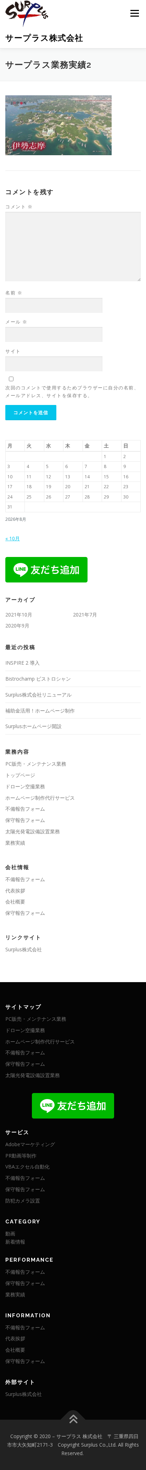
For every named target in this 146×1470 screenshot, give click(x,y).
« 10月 (12, 538)
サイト (13, 351)
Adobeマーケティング (30, 1144)
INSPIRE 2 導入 (22, 662)
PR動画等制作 (20, 1155)
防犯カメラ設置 (22, 1200)
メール (16, 322)
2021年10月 (18, 614)
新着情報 (15, 1241)
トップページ (20, 775)
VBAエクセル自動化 (27, 1166)
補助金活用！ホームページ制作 (40, 710)
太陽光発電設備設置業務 (32, 831)
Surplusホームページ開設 (33, 726)
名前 (13, 292)
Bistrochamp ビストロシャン (38, 678)
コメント (19, 206)
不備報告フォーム (25, 808)
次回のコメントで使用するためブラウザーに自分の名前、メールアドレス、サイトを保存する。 (72, 391)
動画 (10, 1233)
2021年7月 (85, 614)
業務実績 (15, 842)
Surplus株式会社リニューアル (38, 694)
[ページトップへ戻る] (73, 1419)
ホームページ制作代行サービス (40, 797)
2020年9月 (17, 625)
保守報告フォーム (25, 820)
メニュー (134, 13)
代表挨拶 (15, 890)
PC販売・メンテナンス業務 (35, 763)
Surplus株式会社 (23, 949)
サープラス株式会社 (44, 37)
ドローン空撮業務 (25, 786)
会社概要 (15, 901)
